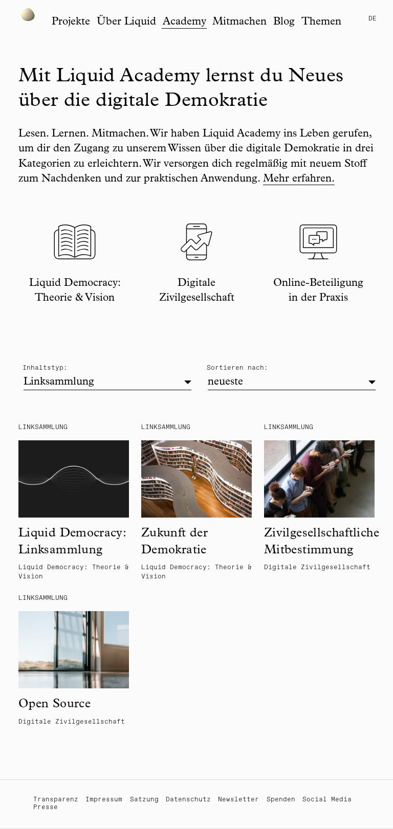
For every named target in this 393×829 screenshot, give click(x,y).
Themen (321, 22)
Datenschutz (188, 799)
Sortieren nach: (237, 367)
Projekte (71, 22)
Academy (184, 22)
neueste (225, 382)
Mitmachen (239, 22)
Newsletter (238, 799)
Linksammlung (59, 382)
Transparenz (55, 799)
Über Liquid (126, 22)
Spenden (281, 799)
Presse (45, 807)
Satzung (144, 799)
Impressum (103, 799)
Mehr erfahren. (299, 179)
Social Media (327, 799)
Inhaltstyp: (45, 367)
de (372, 18)
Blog (284, 22)
